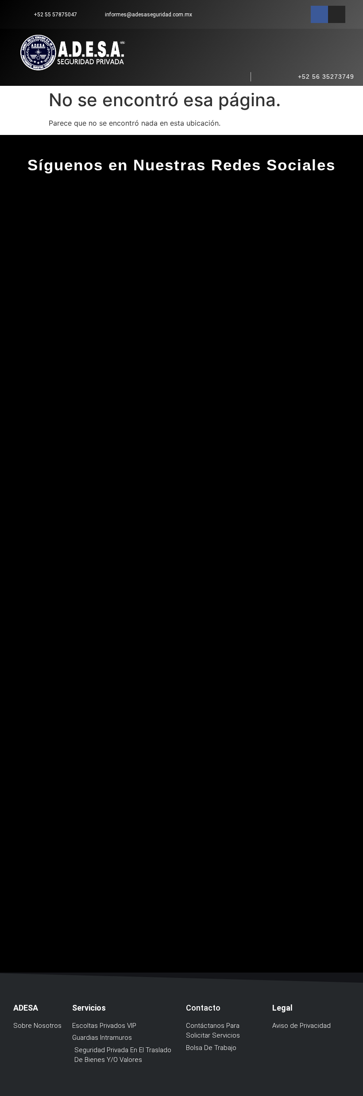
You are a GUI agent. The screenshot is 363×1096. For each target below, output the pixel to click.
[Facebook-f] (319, 14)
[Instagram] (336, 14)
